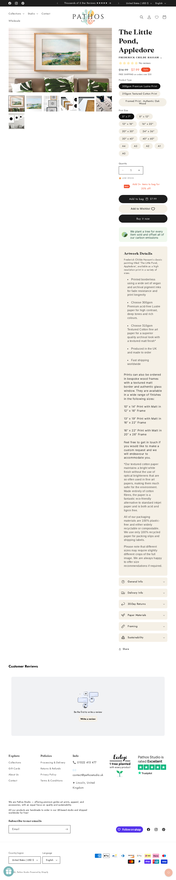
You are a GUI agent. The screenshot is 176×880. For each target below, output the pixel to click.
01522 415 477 (86, 762)
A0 (123, 153)
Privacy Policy (48, 774)
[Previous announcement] (57, 3)
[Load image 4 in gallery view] (69, 104)
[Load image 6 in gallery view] (104, 104)
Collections (15, 762)
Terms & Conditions (52, 780)
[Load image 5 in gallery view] (86, 104)
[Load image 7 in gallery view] (16, 121)
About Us (14, 774)
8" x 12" (144, 116)
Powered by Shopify (39, 872)
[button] (16, 13)
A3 (135, 146)
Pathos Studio (23, 872)
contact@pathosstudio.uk (88, 775)
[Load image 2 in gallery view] (34, 104)
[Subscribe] (66, 829)
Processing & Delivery (53, 762)
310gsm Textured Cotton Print (139, 93)
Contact (13, 780)
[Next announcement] (118, 3)
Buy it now (143, 219)
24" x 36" (149, 131)
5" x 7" (126, 116)
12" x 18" (127, 124)
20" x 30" (128, 131)
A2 (147, 146)
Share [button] (126, 649)
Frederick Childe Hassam (139, 57)
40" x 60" (149, 138)
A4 (123, 146)
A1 (159, 146)
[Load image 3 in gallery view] (51, 104)
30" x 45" (128, 138)
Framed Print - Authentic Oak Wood (143, 102)
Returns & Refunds (51, 768)
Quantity (123, 163)
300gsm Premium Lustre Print (139, 86)
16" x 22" (147, 124)
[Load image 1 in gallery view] (16, 104)
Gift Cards (14, 768)
